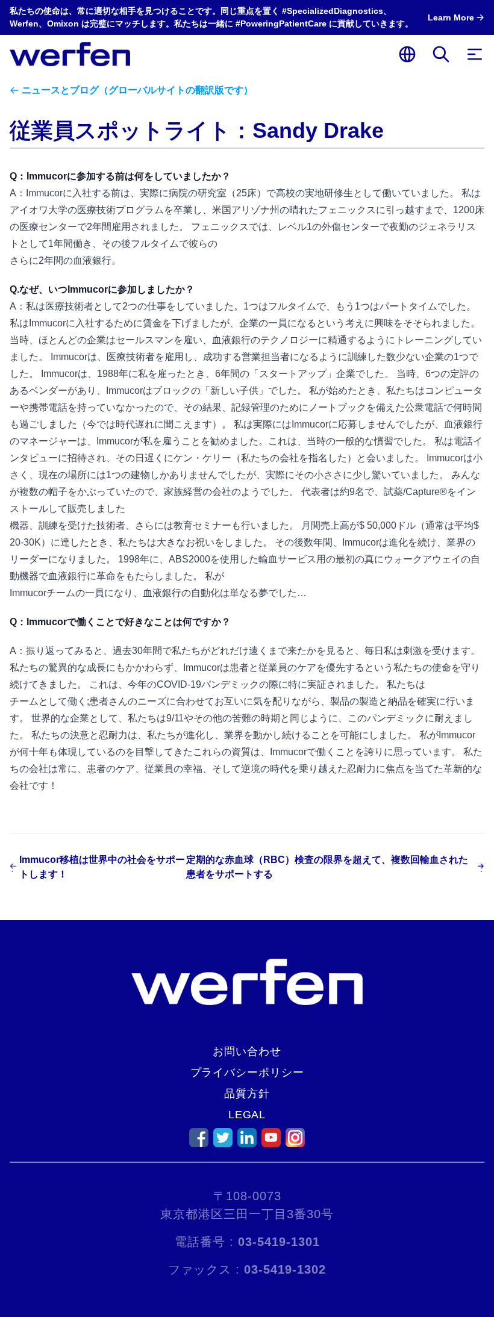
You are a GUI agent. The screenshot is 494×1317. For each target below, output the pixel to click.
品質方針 (247, 1094)
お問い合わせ (247, 1051)
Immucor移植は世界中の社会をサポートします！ (102, 867)
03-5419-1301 (279, 1241)
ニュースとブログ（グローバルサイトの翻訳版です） (137, 90)
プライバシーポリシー (247, 1072)
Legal (247, 1115)
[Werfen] (70, 54)
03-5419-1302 (285, 1269)
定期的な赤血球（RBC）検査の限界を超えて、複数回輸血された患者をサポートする (327, 867)
